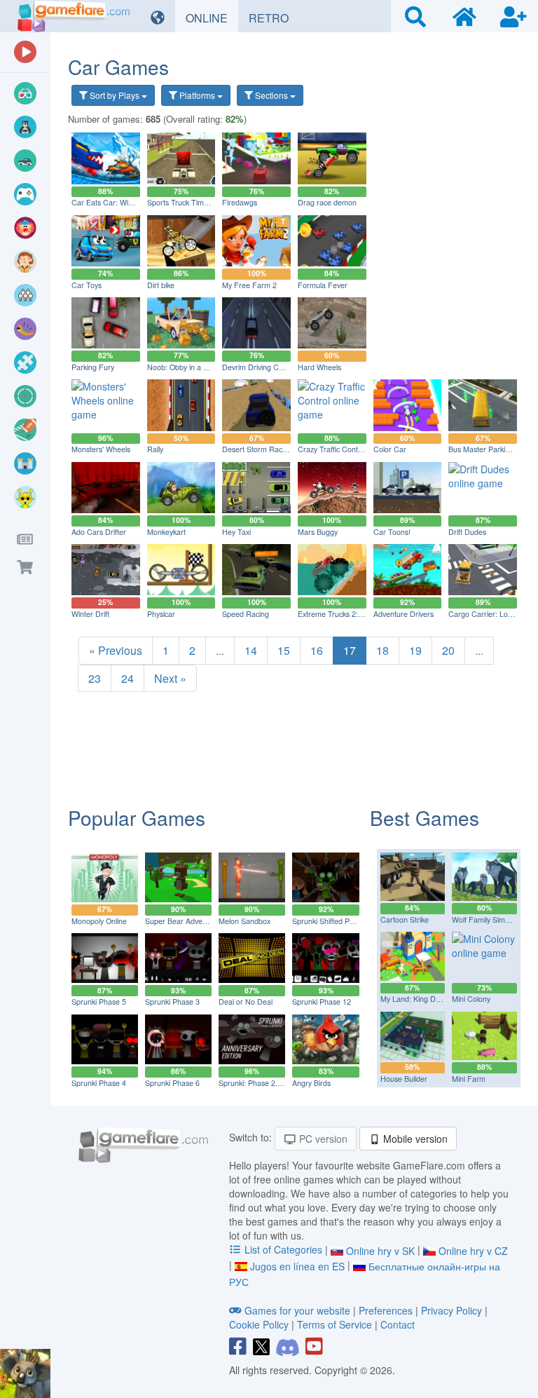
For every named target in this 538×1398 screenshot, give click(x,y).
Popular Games (136, 817)
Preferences (387, 1310)
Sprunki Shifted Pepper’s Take (342, 921)
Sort (113, 95)
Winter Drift (90, 614)
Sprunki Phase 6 (172, 1083)
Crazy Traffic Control (332, 449)
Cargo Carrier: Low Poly (489, 614)
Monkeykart (166, 532)
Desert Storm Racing (257, 449)
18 (382, 650)
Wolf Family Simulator (488, 919)
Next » (170, 678)
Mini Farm (468, 1078)
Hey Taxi (236, 532)
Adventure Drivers (403, 614)
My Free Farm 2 (249, 285)
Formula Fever (322, 285)
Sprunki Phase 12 (321, 1001)
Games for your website (297, 1310)
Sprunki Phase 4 (98, 1083)
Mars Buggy (318, 532)
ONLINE (212, 17)
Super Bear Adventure (182, 921)
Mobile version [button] (414, 1139)
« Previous (115, 650)
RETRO (274, 17)
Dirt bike (160, 285)
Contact (397, 1324)
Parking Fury (92, 367)
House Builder (403, 1078)
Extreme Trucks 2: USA (336, 614)
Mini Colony (471, 998)
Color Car (389, 449)
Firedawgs (239, 202)
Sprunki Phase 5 (98, 1001)
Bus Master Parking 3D (486, 449)
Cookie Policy (259, 1324)
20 (448, 650)
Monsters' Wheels (100, 449)
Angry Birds (311, 1083)
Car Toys (86, 285)
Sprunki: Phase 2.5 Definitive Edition (278, 1083)
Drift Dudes (467, 532)
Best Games (424, 817)
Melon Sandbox (244, 921)
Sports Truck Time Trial (185, 202)
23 (94, 678)
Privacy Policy (451, 1310)
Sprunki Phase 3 (172, 1001)
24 (127, 678)
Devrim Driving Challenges (266, 367)
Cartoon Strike (404, 919)
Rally (155, 449)
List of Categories (283, 1249)
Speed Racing (245, 614)
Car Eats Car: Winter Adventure (124, 202)
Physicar (161, 614)
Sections (271, 95)
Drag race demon (327, 202)
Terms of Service (334, 1324)
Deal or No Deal (246, 1001)
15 (283, 650)
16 (316, 650)
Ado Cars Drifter (98, 532)
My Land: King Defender (421, 998)
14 (250, 650)
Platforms (197, 95)
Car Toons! (392, 532)
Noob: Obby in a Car (181, 367)
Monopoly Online (99, 921)
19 (415, 650)
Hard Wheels (319, 367)
